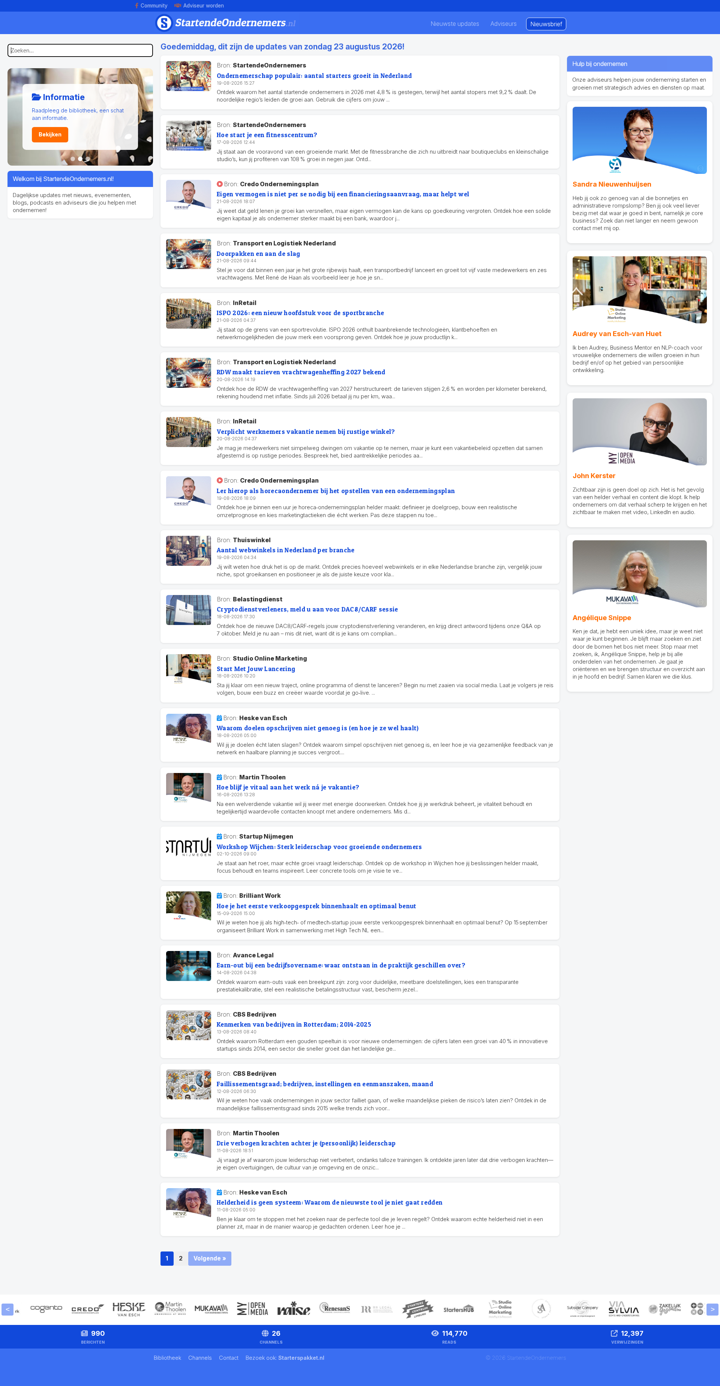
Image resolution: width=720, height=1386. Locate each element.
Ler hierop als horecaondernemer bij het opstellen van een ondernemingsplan (336, 491)
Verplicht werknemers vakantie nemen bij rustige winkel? (306, 431)
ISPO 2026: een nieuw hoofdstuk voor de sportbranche (300, 313)
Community (154, 6)
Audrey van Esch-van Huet (617, 334)
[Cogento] (27, 1318)
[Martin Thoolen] (150, 1318)
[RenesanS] (315, 1318)
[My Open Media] (233, 1318)
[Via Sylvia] (604, 1318)
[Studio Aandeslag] (521, 1318)
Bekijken (50, 134)
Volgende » (210, 1258)
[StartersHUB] (439, 1318)
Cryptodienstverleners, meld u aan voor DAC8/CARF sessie (307, 609)
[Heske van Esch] (109, 1318)
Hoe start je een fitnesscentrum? (267, 135)
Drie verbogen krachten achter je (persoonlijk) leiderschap (306, 1143)
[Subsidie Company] (563, 1318)
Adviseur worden (203, 6)
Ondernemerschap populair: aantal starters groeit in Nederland (314, 75)
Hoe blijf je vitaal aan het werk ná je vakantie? (288, 787)
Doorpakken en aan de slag (258, 253)
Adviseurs (503, 23)
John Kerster (594, 476)
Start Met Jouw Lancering (256, 669)
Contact (229, 1358)
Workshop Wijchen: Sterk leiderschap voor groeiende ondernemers (319, 847)
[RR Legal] (357, 1318)
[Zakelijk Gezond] (645, 1318)
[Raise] (274, 1318)
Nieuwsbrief (546, 24)
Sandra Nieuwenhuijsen (612, 184)
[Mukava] (191, 1318)
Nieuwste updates (454, 23)
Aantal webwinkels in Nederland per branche (286, 550)
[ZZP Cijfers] (687, 1318)
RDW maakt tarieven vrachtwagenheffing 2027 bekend (301, 372)
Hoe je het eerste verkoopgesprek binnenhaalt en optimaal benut (317, 906)
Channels (200, 1358)
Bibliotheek (168, 1358)
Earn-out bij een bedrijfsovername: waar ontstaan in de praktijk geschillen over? (341, 965)
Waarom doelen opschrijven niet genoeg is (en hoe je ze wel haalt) (318, 728)
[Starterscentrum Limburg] (398, 1318)
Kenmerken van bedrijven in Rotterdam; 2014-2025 (294, 1024)
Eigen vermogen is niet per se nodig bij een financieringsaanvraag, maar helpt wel (343, 194)
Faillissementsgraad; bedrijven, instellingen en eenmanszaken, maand (325, 1084)
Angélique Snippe (602, 618)
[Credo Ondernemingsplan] (68, 1318)
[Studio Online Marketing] (480, 1318)
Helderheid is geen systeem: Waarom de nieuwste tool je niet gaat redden (329, 1202)
